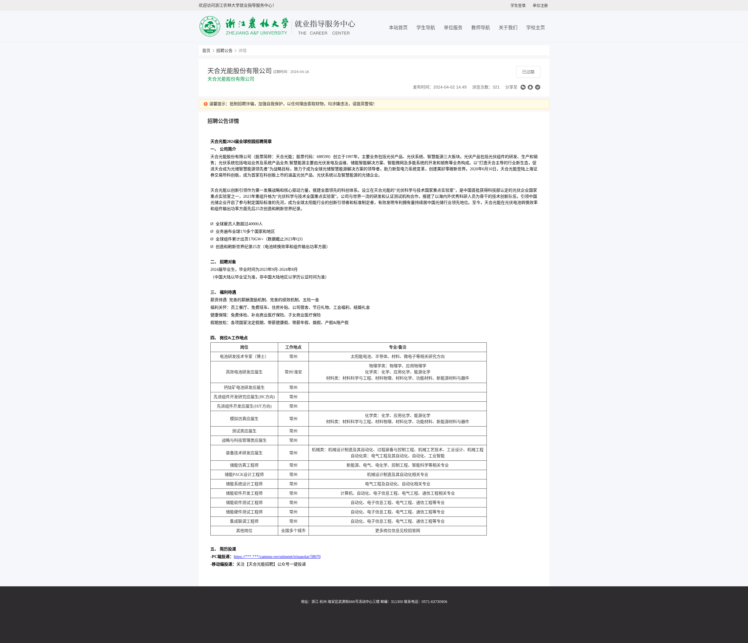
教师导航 (480, 27)
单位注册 (540, 5)
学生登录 (518, 5)
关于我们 (508, 27)
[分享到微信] (523, 87)
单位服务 (453, 27)
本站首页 (398, 27)
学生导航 (425, 27)
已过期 (528, 72)
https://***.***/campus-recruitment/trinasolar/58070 (277, 556)
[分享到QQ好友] (530, 87)
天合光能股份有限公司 (230, 79)
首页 (206, 50)
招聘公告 (224, 50)
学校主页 (535, 27)
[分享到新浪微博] (538, 87)
